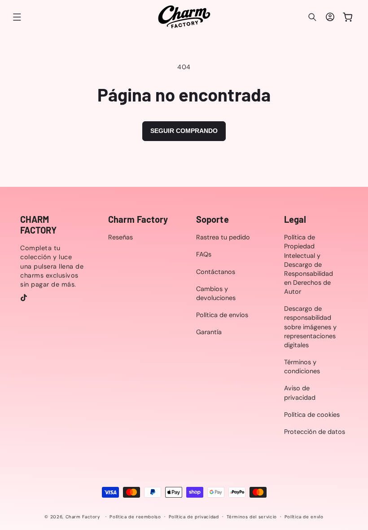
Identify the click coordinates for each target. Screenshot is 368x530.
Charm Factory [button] (138, 219)
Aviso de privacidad (299, 392)
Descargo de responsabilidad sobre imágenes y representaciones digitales (310, 327)
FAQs (203, 254)
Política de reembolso (135, 517)
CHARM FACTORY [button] (38, 224)
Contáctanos (215, 272)
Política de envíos (222, 315)
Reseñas (120, 237)
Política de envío (304, 517)
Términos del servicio (252, 517)
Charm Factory (83, 517)
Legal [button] (295, 219)
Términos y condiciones (302, 366)
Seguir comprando (184, 130)
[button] (17, 17)
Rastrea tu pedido (223, 237)
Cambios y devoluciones (216, 293)
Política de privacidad (194, 517)
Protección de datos (314, 432)
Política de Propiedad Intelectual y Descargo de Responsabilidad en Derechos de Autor (308, 264)
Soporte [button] (212, 219)
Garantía (209, 332)
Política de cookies (312, 415)
